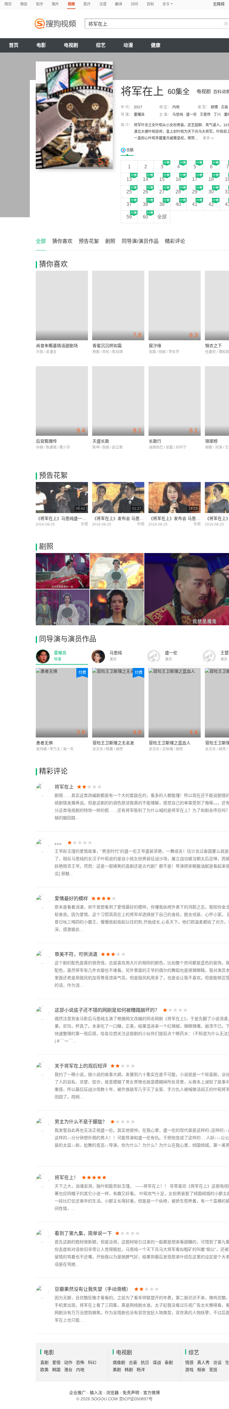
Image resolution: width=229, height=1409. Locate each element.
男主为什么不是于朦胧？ (81, 1121)
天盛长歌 (100, 441)
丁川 (217, 115)
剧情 (214, 107)
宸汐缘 (155, 345)
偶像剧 (119, 1362)
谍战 (157, 1362)
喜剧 (44, 1362)
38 (145, 204)
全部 (162, 216)
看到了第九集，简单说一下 (83, 1233)
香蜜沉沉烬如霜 (107, 345)
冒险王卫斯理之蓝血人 (170, 742)
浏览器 (112, 1392)
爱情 (56, 1362)
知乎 (39, 4)
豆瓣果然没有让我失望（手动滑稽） (93, 1289)
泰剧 (169, 1362)
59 (129, 216)
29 (194, 191)
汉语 (102, 4)
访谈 (217, 1362)
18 (211, 179)
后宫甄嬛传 (46, 441)
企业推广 (77, 1392)
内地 (176, 107)
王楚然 (205, 115)
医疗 (87, 4)
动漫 (128, 45)
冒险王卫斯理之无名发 (113, 742)
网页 (8, 4)
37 (129, 204)
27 (162, 191)
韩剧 (129, 1369)
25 (129, 191)
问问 (134, 4)
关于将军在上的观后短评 (81, 1065)
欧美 (44, 1369)
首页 (13, 45)
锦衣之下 (213, 345)
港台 (68, 1369)
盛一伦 (191, 115)
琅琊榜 (211, 441)
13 (129, 179)
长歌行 (155, 441)
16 (178, 179)
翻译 (118, 4)
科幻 (92, 1362)
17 (194, 179)
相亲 (201, 1369)
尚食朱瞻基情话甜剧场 (57, 345)
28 (178, 191)
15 (162, 179)
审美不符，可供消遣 (76, 954)
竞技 (213, 1369)
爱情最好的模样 (71, 898)
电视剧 (71, 45)
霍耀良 (139, 115)
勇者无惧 (44, 742)
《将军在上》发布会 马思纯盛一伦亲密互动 (132, 518)
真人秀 (203, 1362)
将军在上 (64, 786)
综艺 (101, 45)
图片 (55, 4)
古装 (224, 107)
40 (178, 204)
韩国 (56, 1369)
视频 (71, 4)
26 (145, 191)
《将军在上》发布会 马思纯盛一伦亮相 (185, 518)
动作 (68, 1362)
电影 (41, 45)
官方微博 (151, 1392)
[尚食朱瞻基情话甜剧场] (62, 305)
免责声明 (131, 1392)
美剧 (117, 1369)
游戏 (189, 1369)
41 (194, 204)
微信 (23, 4)
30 (211, 191)
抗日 (145, 1362)
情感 (189, 1362)
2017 (138, 107)
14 (145, 179)
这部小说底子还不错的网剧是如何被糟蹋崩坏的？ (107, 1010)
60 (145, 216)
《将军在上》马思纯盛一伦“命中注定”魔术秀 (77, 518)
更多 (206, 138)
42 (211, 204)
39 (162, 204)
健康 (155, 45)
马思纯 (177, 115)
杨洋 (141, 1369)
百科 (150, 4)
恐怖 (80, 1362)
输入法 (96, 1392)
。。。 (59, 842)
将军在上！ (66, 1177)
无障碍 (219, 4)
